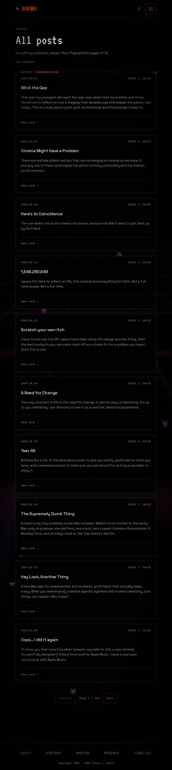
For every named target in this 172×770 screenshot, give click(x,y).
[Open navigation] (150, 8)
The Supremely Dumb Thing (47, 513)
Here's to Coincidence (42, 213)
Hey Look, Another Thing (45, 576)
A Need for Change (39, 392)
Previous (65, 698)
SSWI (30, 8)
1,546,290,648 (34, 271)
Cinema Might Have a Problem (50, 150)
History (53, 753)
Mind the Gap (34, 87)
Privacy (112, 753)
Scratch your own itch (43, 329)
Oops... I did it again (39, 639)
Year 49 (28, 450)
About (25, 753)
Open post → (30, 122)
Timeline (143, 753)
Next (110, 698)
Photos (82, 753)
